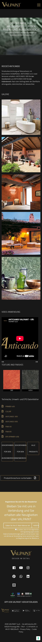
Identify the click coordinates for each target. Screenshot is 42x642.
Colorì (8, 411)
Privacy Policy (25, 629)
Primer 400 (10, 406)
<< (3, 361)
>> (37, 361)
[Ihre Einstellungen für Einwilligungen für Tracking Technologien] (38, 638)
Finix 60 (8, 426)
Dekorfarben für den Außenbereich (7, 451)
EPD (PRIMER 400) (12, 436)
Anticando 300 (11, 416)
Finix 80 (8, 431)
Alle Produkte (33, 448)
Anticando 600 (11, 421)
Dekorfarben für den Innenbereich (20, 451)
